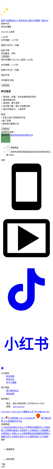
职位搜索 (10, 376)
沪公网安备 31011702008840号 (22, 418)
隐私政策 (10, 394)
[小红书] (26, 365)
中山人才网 (24, 427)
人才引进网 (43, 437)
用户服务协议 (12, 391)
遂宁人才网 (29, 430)
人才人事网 (29, 437)
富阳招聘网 (43, 433)
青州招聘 (34, 427)
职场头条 (10, 379)
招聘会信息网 (32, 433)
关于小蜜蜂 (11, 382)
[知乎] (2, 368)
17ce (3, 427)
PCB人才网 (20, 433)
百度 (36, 437)
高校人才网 (10, 433)
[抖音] (26, 314)
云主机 (8, 427)
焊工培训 (19, 437)
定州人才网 (43, 427)
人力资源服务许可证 (13, 421)
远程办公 (15, 427)
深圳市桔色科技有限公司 (21, 135)
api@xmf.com (18, 406)
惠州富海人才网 (16, 430)
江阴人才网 (10, 437)
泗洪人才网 (39, 430)
